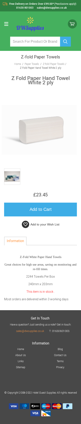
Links (21, 361)
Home (20, 349)
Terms (60, 361)
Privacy (60, 367)
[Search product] (65, 42)
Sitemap (20, 367)
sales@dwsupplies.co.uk (30, 331)
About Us (20, 355)
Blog (60, 349)
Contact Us (60, 355)
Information (15, 241)
